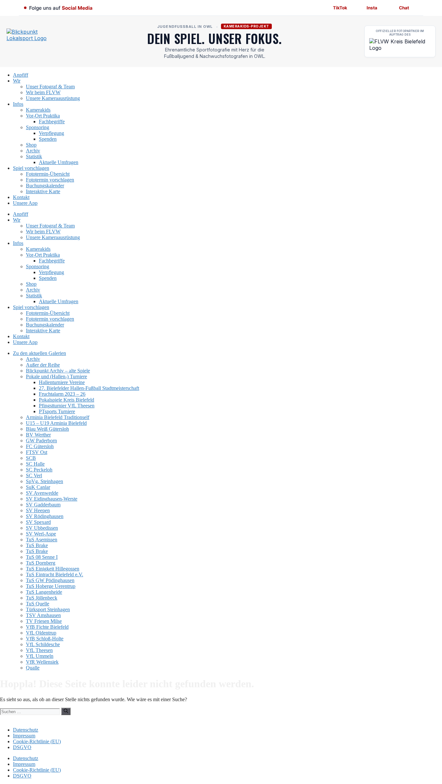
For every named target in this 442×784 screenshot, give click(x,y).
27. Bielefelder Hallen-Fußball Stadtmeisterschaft (89, 388)
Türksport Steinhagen (48, 609)
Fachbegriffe (52, 121)
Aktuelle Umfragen (58, 162)
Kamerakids (38, 110)
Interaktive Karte (43, 191)
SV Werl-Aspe (41, 533)
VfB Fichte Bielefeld (47, 627)
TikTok (340, 7)
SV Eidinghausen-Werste (51, 499)
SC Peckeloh (39, 469)
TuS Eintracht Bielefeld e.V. (54, 574)
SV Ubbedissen (42, 528)
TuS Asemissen (41, 539)
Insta (372, 7)
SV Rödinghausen (44, 516)
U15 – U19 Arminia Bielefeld (56, 423)
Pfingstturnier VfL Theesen (66, 405)
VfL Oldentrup (41, 632)
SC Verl (34, 475)
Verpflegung (51, 133)
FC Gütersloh (40, 446)
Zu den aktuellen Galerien (39, 353)
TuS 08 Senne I (42, 557)
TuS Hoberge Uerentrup (50, 586)
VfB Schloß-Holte (44, 638)
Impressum (24, 735)
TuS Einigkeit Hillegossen (52, 568)
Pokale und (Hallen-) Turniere (56, 376)
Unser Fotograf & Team (50, 86)
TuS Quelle (37, 603)
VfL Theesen (39, 650)
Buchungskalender (45, 185)
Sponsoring (37, 127)
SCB (31, 458)
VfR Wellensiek (42, 662)
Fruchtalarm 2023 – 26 (62, 394)
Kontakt (21, 197)
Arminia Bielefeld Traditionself (57, 417)
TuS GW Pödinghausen (50, 580)
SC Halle (35, 464)
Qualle (32, 667)
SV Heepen (38, 510)
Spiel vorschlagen (31, 168)
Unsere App (25, 203)
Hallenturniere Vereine (62, 382)
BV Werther (38, 434)
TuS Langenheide (44, 592)
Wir (16, 80)
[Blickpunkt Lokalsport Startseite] (35, 41)
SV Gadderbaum (43, 504)
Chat (404, 7)
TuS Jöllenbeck (41, 598)
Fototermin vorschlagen (50, 179)
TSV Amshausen (43, 615)
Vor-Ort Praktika (43, 115)
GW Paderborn (41, 440)
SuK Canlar (38, 487)
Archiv (33, 150)
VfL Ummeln (39, 656)
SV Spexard (38, 522)
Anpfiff (20, 75)
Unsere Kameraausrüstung (53, 98)
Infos (18, 104)
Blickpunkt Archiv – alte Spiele (58, 370)
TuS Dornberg (40, 563)
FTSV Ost (36, 452)
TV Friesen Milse (44, 621)
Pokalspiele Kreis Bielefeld (66, 400)
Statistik (34, 156)
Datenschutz (25, 730)
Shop (31, 145)
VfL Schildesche (43, 644)
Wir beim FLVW (43, 92)
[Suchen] (66, 711)
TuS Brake (37, 545)
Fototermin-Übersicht (48, 174)
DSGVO (22, 747)
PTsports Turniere (57, 411)
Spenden (48, 139)
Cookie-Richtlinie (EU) (37, 741)
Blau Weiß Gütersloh (47, 429)
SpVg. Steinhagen (44, 481)
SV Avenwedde (42, 493)
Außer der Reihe (43, 365)
